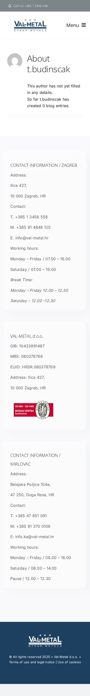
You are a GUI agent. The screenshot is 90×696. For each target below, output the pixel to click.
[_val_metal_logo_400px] (30, 20)
